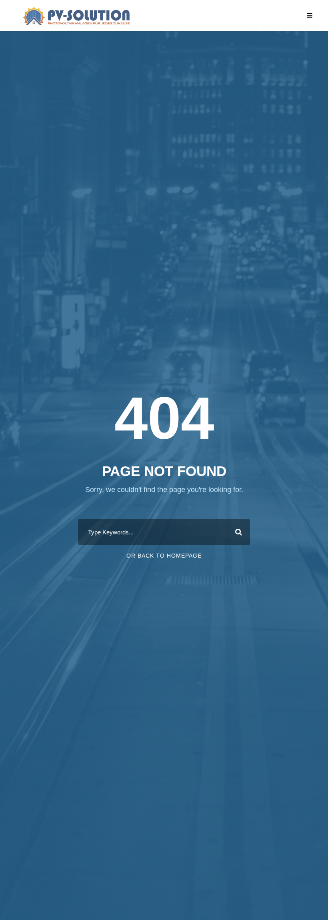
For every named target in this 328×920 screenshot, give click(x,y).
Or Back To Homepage (164, 555)
